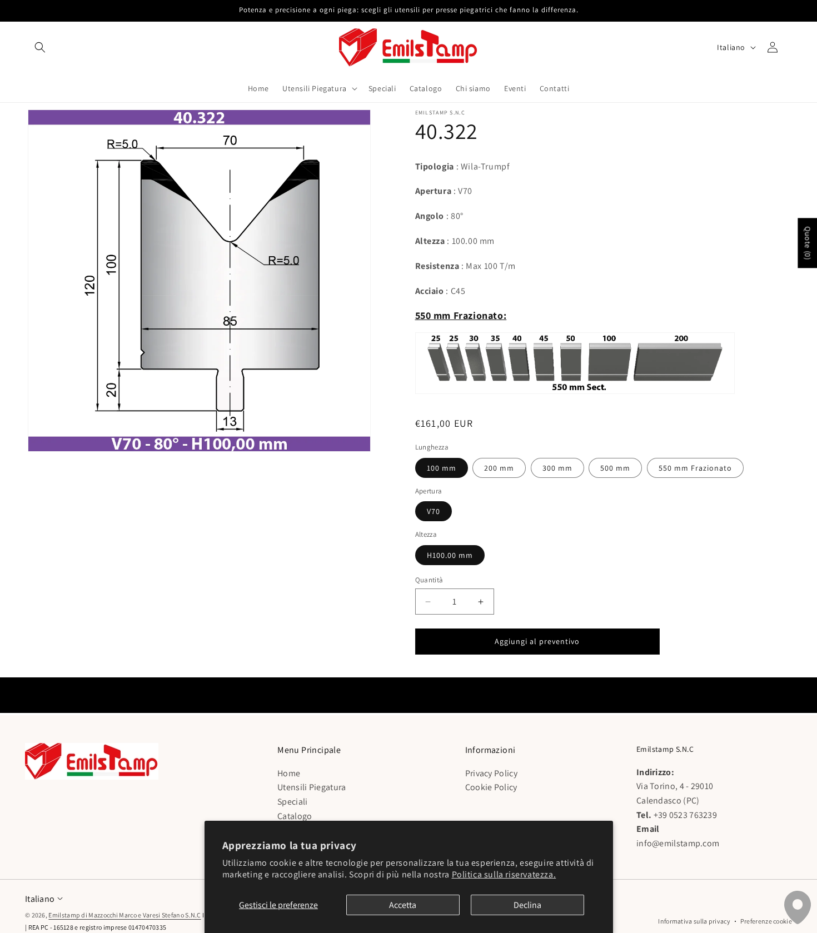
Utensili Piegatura (311, 787)
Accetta (402, 905)
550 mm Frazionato (695, 468)
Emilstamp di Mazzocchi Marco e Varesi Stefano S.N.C (124, 915)
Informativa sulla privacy (694, 921)
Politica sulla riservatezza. (504, 874)
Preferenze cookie (766, 921)
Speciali (292, 801)
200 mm (499, 468)
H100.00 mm (450, 555)
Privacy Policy (491, 773)
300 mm (557, 468)
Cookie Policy (491, 787)
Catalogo (294, 815)
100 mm (441, 468)
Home (288, 773)
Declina (527, 905)
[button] (40, 47)
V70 (433, 511)
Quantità (429, 580)
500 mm (615, 468)
